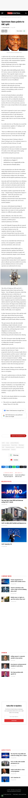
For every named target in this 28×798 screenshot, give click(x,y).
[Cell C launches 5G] (14, 535)
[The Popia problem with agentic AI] (5, 674)
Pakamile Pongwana (10, 447)
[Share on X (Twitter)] (2, 31)
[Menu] (2, 13)
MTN (3, 447)
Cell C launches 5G (6, 544)
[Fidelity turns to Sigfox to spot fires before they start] (5, 599)
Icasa (7, 442)
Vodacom (13, 449)
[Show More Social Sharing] (9, 31)
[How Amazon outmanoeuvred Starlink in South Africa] (5, 666)
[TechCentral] (14, 13)
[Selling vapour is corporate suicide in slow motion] (5, 658)
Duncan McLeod (6, 27)
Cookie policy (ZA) (7, 794)
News (6, 17)
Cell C (3, 442)
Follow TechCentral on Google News (15, 410)
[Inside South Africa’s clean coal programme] (5, 771)
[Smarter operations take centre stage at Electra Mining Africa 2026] (5, 589)
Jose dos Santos (6, 445)
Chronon (19, 791)
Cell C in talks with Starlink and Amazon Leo (13, 523)
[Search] (26, 13)
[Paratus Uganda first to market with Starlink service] (5, 581)
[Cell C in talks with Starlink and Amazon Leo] (14, 514)
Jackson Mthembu (15, 442)
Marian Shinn (14, 445)
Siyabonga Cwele (6, 449)
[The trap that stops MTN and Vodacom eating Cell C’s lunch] (14, 491)
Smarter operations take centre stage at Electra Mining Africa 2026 (19, 589)
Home (2, 17)
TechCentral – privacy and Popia (19, 794)
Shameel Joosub (20, 447)
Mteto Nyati (21, 445)
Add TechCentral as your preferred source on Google (13, 415)
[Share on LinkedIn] (6, 31)
